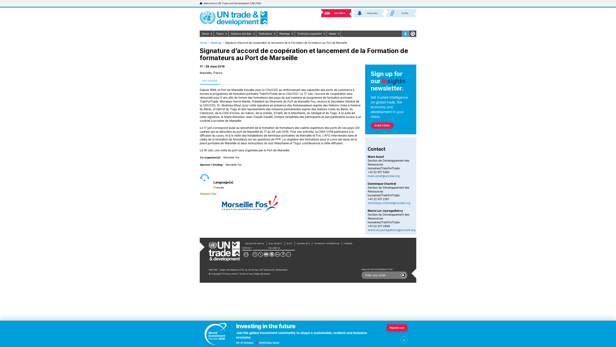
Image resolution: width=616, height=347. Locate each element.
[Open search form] (413, 33)
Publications (266, 33)
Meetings (284, 33)
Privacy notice (230, 273)
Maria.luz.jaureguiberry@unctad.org (391, 230)
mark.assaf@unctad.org (384, 176)
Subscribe (382, 125)
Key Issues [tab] (209, 80)
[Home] (233, 18)
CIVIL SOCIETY (275, 244)
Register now (397, 327)
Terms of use (246, 273)
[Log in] (405, 34)
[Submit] (403, 275)
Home (203, 42)
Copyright (216, 273)
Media (333, 33)
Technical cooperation (309, 33)
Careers (348, 244)
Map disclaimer (262, 273)
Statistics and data (241, 33)
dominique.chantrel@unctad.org (389, 203)
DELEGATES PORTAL (254, 244)
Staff (289, 244)
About (205, 33)
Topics (220, 33)
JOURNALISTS (303, 244)
